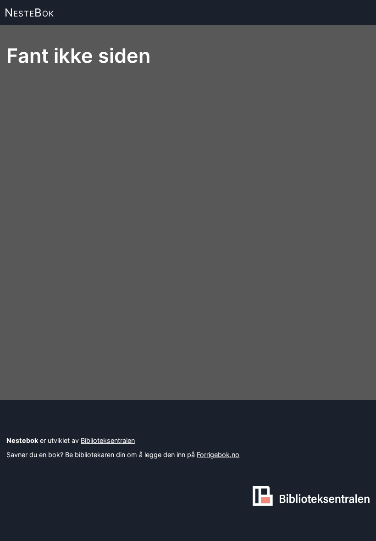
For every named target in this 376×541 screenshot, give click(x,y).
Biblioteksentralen (108, 440)
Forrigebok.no (218, 454)
